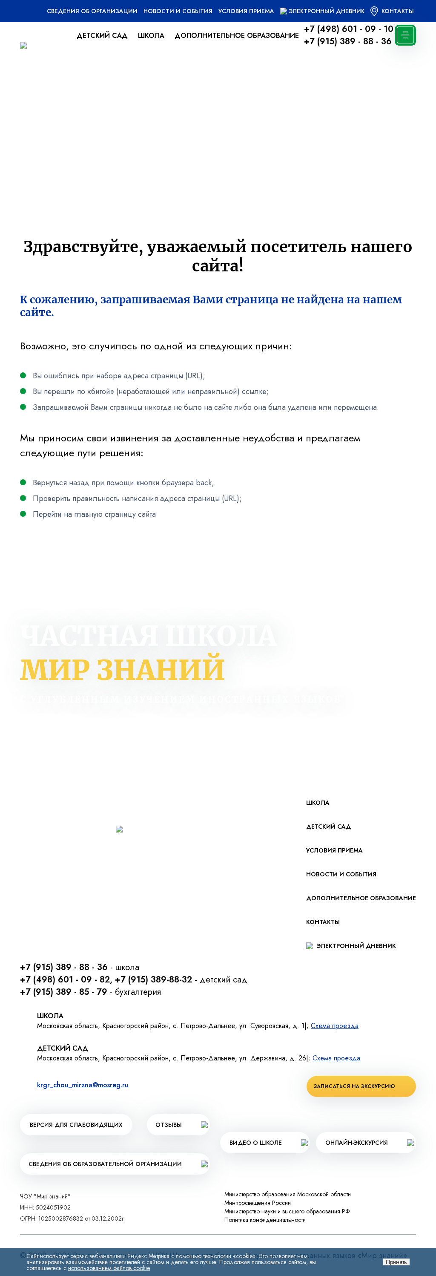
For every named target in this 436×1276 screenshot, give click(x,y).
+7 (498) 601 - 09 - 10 (348, 29)
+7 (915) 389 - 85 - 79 (63, 992)
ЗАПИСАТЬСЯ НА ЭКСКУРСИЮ (354, 1086)
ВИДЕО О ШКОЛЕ (255, 1142)
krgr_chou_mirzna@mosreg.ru (83, 1085)
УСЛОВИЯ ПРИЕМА (246, 11)
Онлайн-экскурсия (356, 1142)
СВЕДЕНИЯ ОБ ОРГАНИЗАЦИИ (92, 11)
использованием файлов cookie (109, 1268)
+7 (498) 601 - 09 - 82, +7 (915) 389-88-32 (106, 980)
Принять (396, 1262)
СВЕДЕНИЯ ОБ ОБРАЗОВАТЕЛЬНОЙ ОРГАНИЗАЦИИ (105, 1164)
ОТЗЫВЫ (168, 1124)
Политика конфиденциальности (265, 1220)
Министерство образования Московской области (287, 1194)
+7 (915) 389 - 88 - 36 (348, 41)
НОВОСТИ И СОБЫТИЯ (177, 11)
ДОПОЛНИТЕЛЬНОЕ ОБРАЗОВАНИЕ (237, 35)
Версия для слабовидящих (76, 1124)
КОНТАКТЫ (397, 11)
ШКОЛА (151, 35)
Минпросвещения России (257, 1202)
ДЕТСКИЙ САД (102, 35)
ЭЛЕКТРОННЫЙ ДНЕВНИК (326, 11)
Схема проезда (335, 1026)
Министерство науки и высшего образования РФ (287, 1211)
